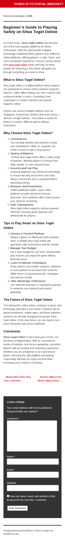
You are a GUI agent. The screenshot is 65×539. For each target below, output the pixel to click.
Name (11, 456)
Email (11, 469)
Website (11, 483)
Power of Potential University (38, 4)
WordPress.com (11, 534)
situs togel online (18, 64)
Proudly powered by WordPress (18, 530)
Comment (13, 418)
